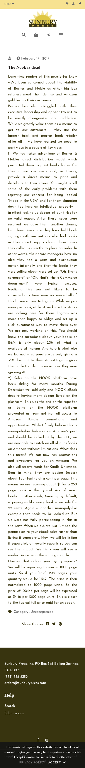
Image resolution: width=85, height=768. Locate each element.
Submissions (14, 713)
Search (9, 706)
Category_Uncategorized (33, 612)
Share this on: (32, 624)
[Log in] (49, 34)
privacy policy (32, 762)
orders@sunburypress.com (25, 683)
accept (57, 762)
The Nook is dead (24, 67)
